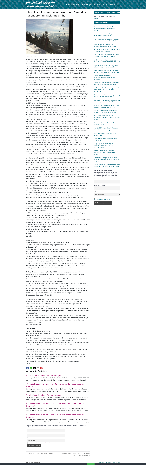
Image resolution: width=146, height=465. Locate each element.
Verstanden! (91, 463)
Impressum (108, 462)
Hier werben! (116, 462)
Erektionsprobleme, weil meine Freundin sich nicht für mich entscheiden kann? (107, 165)
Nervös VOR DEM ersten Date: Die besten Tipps (105, 134)
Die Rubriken (76, 5)
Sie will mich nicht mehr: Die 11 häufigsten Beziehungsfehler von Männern (104, 77)
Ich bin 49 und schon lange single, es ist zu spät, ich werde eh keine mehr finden (107, 61)
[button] (27, 368)
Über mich (96, 5)
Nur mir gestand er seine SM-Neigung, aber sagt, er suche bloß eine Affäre (106, 40)
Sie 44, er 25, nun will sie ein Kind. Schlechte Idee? (105, 123)
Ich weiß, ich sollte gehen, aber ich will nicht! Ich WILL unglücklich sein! (106, 106)
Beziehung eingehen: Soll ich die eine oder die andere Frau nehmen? (106, 66)
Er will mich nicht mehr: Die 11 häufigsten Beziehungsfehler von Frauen (104, 28)
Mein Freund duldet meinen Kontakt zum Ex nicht (105, 139)
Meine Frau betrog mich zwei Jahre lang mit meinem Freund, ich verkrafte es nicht (106, 159)
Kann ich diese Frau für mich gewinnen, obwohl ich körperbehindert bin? (107, 95)
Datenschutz (101, 462)
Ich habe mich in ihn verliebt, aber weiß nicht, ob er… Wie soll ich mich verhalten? (107, 89)
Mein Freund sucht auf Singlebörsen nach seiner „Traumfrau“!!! (105, 34)
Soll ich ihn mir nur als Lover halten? (40, 453)
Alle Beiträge (86, 5)
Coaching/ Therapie (109, 5)
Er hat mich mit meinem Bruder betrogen (43, 375)
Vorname (29, 428)
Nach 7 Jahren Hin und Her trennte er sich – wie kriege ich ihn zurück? (106, 55)
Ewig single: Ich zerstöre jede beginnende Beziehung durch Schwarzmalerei (103, 145)
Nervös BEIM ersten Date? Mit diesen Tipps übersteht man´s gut (106, 129)
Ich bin (28, 437)
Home (68, 5)
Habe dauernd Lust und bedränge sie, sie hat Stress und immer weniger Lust (106, 71)
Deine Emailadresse (31, 433)
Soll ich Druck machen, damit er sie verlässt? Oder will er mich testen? (105, 111)
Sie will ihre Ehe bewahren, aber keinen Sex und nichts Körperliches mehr (106, 83)
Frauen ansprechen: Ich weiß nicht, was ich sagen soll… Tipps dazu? (107, 50)
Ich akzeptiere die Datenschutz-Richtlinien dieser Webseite (42, 442)
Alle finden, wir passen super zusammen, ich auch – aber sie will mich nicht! (107, 117)
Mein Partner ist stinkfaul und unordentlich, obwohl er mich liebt (105, 45)
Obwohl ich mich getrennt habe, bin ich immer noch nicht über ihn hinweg (107, 101)
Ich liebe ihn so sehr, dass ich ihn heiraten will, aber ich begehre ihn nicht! (105, 152)
